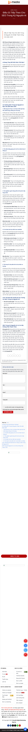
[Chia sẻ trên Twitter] (13, 356)
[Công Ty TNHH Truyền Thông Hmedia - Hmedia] (14, 2)
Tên (4, 385)
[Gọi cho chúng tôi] (17, 725)
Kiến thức (14, 10)
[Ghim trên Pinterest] (17, 356)
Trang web (5, 399)
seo (11, 361)
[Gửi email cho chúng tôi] (15, 725)
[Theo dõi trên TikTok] (13, 725)
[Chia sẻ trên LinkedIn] (20, 356)
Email (4, 392)
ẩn (7, 422)
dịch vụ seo (8, 361)
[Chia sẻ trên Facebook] (11, 356)
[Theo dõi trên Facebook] (8, 725)
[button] (2, 2)
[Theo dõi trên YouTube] (20, 725)
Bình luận (5, 373)
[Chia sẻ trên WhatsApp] (8, 356)
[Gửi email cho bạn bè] (15, 356)
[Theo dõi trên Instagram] (11, 725)
